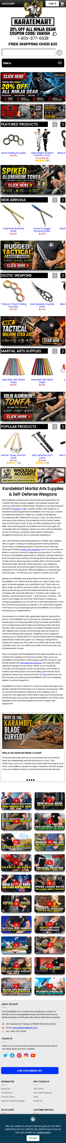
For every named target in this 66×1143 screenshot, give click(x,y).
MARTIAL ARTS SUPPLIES (21, 350)
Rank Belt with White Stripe (13, 381)
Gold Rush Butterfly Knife (13, 230)
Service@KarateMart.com (24, 1027)
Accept (33, 1138)
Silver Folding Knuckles (13, 153)
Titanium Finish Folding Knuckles (13, 305)
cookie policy (43, 1132)
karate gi (17, 508)
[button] (62, 124)
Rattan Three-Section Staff (13, 456)
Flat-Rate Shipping (42, 1092)
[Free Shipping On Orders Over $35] (33, 45)
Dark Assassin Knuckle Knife (42, 305)
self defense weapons (31, 662)
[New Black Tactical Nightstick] (54, 111)
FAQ (45, 674)
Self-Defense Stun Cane (42, 456)
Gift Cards (38, 1088)
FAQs (35, 1096)
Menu (7, 63)
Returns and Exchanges (13, 1100)
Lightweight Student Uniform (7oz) (42, 154)
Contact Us (6, 1092)
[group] (13, 142)
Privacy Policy (8, 1096)
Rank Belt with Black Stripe (42, 381)
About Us (5, 1088)
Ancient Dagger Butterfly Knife (42, 230)
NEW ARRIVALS (13, 199)
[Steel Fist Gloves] (21, 111)
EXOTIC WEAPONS (16, 275)
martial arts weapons (30, 549)
